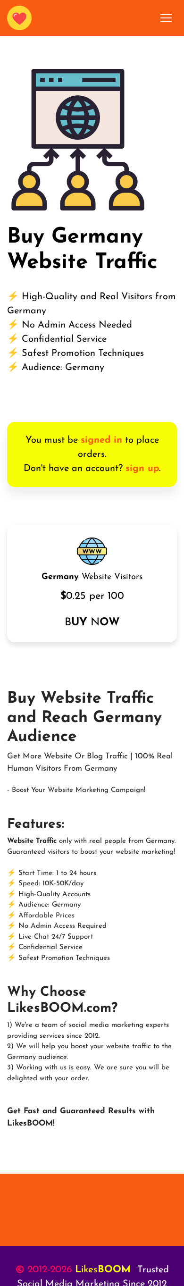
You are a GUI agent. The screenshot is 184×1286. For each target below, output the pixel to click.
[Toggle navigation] (166, 18)
